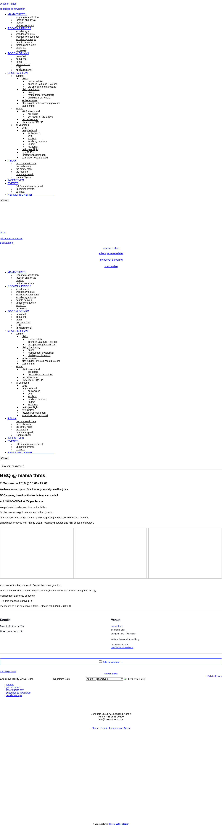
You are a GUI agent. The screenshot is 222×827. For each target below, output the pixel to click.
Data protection (122, 824)
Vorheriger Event (8, 671)
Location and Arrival (119, 728)
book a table (111, 266)
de (1, 232)
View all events (111, 674)
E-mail (103, 728)
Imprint (112, 824)
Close (4, 200)
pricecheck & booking (11, 238)
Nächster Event (214, 676)
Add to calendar (111, 661)
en (4, 232)
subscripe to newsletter (12, 9)
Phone (95, 728)
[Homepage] (7, 229)
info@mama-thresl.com (122, 647)
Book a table (6, 242)
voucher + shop (8, 3)
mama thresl (117, 626)
